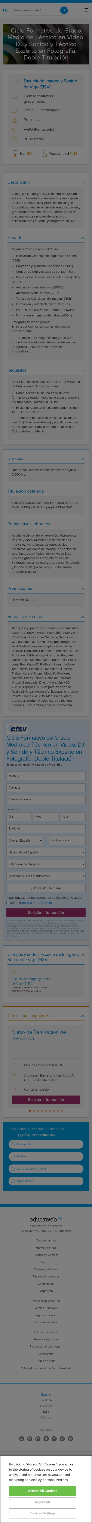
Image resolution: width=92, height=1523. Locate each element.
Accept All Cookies (42, 1491)
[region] (46, 1489)
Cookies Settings (43, 1513)
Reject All (42, 1502)
